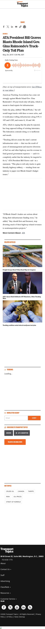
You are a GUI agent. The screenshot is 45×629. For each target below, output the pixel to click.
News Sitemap (19, 617)
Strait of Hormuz (13, 502)
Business (5, 34)
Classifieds (5, 587)
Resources (5, 593)
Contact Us (5, 569)
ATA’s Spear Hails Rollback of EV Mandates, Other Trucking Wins (22, 297)
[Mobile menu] (3, 3)
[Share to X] (8, 27)
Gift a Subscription (23, 433)
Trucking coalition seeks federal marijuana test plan (19, 325)
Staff (2, 575)
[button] (20, 27)
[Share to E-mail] (16, 27)
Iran (8, 496)
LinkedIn (23, 607)
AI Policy (10, 617)
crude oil (10, 491)
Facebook (4, 607)
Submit (34, 418)
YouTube (17, 607)
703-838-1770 (7, 560)
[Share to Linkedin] (12, 27)
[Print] (24, 27)
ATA (23, 233)
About (3, 563)
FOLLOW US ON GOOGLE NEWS (15, 442)
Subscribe (8, 433)
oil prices (18, 496)
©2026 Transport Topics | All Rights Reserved (17, 614)
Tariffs (31, 491)
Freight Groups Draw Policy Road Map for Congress (19, 270)
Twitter (10, 607)
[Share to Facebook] (3, 27)
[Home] (22, 4)
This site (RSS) (30, 607)
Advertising (5, 581)
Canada (21, 491)
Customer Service (8, 599)
